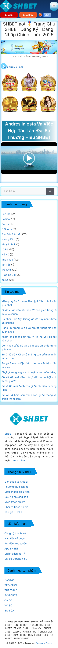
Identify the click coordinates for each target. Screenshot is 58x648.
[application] (29, 158)
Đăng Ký (9, 15)
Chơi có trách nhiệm (16, 507)
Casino (5, 219)
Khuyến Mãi (8, 244)
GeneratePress (44, 643)
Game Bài (10, 274)
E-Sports (6, 229)
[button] (29, 158)
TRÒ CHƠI (10, 585)
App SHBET (11, 548)
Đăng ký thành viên (15, 533)
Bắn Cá (5, 214)
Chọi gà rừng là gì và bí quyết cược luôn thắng (28, 372)
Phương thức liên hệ (16, 486)
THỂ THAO (10, 590)
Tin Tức (5, 264)
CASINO (9, 580)
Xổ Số (4, 279)
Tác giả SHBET (13, 512)
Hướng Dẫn (8, 239)
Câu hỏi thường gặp (16, 496)
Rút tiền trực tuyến (15, 543)
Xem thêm (19, 460)
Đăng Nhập (28, 15)
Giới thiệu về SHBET (16, 481)
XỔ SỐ (8, 605)
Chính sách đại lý (14, 553)
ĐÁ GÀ (8, 600)
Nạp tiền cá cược (14, 538)
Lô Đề (4, 249)
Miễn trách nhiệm (14, 501)
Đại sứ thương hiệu (15, 558)
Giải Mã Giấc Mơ (11, 234)
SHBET (8, 433)
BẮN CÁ (9, 610)
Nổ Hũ (5, 254)
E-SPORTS (10, 595)
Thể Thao (7, 259)
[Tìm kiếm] (50, 191)
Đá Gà (5, 224)
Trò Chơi (6, 269)
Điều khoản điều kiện (17, 491)
